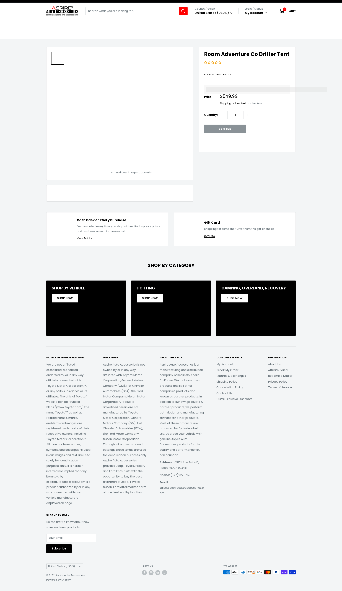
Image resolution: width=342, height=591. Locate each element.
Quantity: (211, 115)
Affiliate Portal (278, 370)
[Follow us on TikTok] (164, 572)
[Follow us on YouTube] (157, 572)
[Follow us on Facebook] (144, 572)
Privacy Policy (277, 382)
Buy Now (209, 236)
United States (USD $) (61, 566)
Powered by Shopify (58, 580)
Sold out (225, 129)
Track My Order (227, 370)
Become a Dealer (280, 376)
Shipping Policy (226, 382)
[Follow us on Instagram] (151, 572)
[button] (213, 62)
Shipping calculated (233, 103)
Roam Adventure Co (217, 74)
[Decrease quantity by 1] (223, 115)
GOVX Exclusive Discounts (234, 399)
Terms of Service (280, 387)
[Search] (183, 11)
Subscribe (59, 548)
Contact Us (224, 393)
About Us (274, 364)
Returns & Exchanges (231, 376)
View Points (84, 238)
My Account (224, 364)
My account (254, 13)
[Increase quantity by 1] (247, 115)
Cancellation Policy (229, 387)
